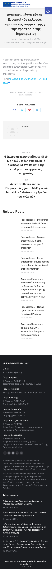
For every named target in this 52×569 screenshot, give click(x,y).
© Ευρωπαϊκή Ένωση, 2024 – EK (25, 79)
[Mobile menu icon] (46, 4)
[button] (48, 10)
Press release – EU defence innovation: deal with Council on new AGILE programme (34, 223)
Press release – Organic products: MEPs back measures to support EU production (33, 242)
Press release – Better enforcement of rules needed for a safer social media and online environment (35, 263)
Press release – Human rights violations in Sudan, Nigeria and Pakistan (33, 310)
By (40, 92)
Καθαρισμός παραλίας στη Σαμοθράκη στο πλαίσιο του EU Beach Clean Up (22, 502)
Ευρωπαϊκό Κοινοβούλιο (27, 92)
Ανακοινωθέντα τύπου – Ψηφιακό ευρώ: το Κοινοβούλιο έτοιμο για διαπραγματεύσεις (33, 329)
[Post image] (10, 224)
